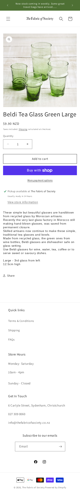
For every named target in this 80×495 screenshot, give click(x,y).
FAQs (11, 339)
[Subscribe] (60, 446)
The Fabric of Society (33, 487)
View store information (23, 202)
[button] (8, 18)
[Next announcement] (72, 5)
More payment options (40, 180)
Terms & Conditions (21, 321)
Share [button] (11, 275)
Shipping (23, 129)
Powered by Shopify (55, 487)
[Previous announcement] (7, 5)
